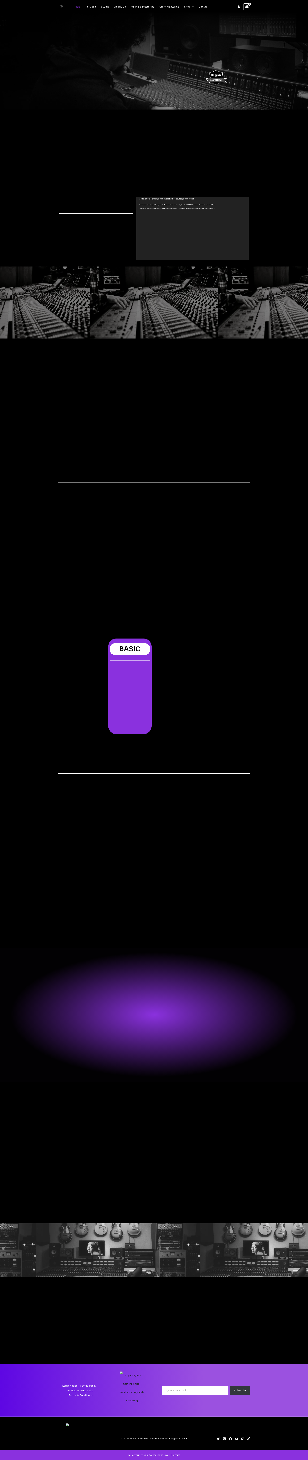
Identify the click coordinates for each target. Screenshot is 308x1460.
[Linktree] (248, 1438)
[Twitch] (242, 1438)
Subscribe (240, 1390)
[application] (192, 6)
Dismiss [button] (175, 1454)
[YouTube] (236, 1438)
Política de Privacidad (80, 1390)
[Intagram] (224, 1438)
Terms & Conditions (80, 1395)
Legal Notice (69, 1385)
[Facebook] (230, 1438)
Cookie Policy (88, 1385)
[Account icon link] (238, 6)
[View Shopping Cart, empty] (247, 6)
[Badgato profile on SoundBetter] (216, 77)
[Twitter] (218, 1438)
